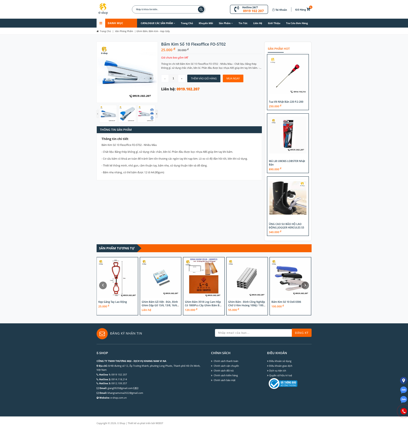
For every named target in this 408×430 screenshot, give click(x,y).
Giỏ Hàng (303, 9)
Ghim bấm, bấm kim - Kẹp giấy (153, 31)
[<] (97, 114)
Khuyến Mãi (206, 23)
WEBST (159, 423)
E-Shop (121, 423)
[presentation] (103, 285)
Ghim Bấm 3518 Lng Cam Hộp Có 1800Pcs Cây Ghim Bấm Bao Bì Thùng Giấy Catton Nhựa (203, 305)
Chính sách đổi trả (223, 370)
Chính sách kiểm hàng (226, 375)
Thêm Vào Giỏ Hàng (204, 78)
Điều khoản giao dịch (280, 365)
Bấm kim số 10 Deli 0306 (286, 302)
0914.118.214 (119, 379)
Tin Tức (243, 23)
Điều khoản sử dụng (280, 361)
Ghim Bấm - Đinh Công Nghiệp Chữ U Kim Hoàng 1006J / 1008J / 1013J (247, 305)
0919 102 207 (253, 11)
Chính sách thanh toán (226, 361)
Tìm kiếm (201, 9)
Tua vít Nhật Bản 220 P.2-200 (286, 101)
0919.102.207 (188, 89)
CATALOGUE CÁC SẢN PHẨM (157, 23)
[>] (157, 114)
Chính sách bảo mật (224, 380)
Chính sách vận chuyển (226, 365)
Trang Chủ (187, 23)
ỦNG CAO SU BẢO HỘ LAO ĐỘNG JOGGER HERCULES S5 (286, 225)
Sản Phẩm (225, 23)
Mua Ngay (233, 78)
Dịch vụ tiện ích (277, 370)
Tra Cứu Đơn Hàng (297, 23)
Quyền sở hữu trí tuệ (280, 375)
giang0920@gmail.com (120, 388)
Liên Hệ (257, 23)
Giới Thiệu (274, 23)
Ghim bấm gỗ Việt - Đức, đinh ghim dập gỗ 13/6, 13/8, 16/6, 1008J (160, 305)
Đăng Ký (301, 333)
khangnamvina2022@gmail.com (125, 392)
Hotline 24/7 (250, 7)
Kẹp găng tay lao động (112, 302)
